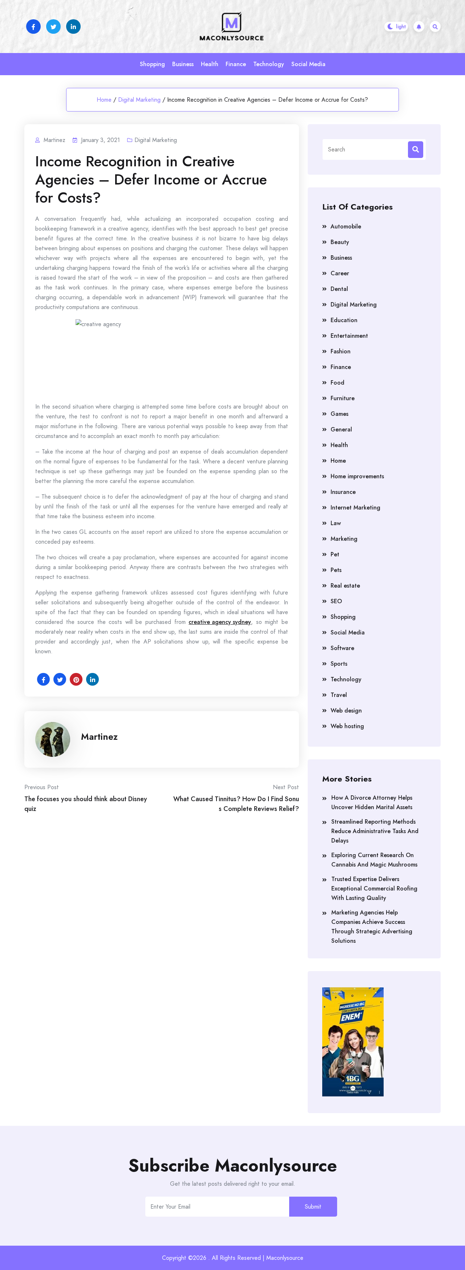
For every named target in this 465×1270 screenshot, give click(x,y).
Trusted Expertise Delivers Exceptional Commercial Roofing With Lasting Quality (374, 888)
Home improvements (357, 476)
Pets (336, 570)
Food (337, 382)
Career (340, 273)
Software (342, 648)
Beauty (340, 242)
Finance (236, 64)
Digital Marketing (139, 100)
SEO (336, 601)
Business (183, 64)
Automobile (346, 226)
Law (336, 523)
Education (344, 320)
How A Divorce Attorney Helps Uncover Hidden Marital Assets (371, 802)
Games (339, 414)
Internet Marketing (355, 507)
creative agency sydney (220, 622)
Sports (339, 664)
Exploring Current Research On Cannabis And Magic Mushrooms (374, 860)
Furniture (343, 398)
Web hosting (347, 726)
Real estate (345, 585)
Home (104, 100)
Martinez (99, 736)
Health (209, 64)
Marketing (344, 539)
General (341, 429)
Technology (268, 64)
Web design (346, 710)
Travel (339, 695)
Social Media (308, 64)
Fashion (341, 351)
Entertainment (349, 336)
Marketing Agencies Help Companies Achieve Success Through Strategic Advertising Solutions (371, 926)
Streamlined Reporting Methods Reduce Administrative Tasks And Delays (374, 831)
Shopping (152, 64)
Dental (339, 289)
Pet (335, 554)
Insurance (343, 492)
